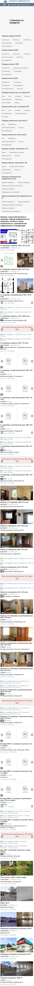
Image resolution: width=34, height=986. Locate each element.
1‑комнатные (5, 39)
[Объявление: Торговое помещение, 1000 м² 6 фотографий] (16, 976)
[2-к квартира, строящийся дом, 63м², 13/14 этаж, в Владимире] (8, 293)
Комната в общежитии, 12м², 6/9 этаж (14, 567)
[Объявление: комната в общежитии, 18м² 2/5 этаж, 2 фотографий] (16, 547)
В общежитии (5, 68)
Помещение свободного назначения (12, 185)
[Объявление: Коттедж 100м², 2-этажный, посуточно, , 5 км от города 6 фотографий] (8, 742)
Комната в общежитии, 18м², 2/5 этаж (14, 549)
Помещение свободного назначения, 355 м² (16, 928)
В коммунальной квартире (20, 68)
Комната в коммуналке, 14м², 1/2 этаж (14, 592)
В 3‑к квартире (17, 71)
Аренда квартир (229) (10, 50)
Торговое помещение (24, 182)
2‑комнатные (16, 39)
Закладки (13, 4)
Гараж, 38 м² (4, 903)
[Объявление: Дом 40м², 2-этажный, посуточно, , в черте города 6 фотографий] (17, 843)
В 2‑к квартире (6, 71)
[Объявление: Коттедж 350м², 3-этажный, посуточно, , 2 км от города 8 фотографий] (8, 769)
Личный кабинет (25, 4)
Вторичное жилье (7, 43)
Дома (3, 96)
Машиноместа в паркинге (17, 152)
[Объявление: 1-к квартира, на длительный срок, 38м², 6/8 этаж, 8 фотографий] (8, 423)
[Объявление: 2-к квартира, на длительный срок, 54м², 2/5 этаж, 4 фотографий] (8, 396)
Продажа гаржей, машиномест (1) (15, 149)
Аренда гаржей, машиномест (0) (14, 163)
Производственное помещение (11, 192)
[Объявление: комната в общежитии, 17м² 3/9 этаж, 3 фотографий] (16, 524)
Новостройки (19, 43)
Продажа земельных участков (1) (14, 120)
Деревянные (18, 99)
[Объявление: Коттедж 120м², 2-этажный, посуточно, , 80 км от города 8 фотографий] (17, 813)
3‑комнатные (27, 39)
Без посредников (6, 46)
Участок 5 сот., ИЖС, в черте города (13, 877)
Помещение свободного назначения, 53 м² (15, 954)
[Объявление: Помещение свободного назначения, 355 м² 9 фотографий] (16, 926)
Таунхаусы (27, 96)
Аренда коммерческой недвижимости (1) (17, 197)
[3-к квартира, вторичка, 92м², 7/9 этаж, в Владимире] (17, 336)
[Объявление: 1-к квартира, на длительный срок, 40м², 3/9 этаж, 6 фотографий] (8, 368)
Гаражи (4, 152)
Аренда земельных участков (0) (14, 135)
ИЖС (3, 124)
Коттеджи (17, 96)
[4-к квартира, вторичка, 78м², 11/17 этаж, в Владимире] (8, 244)
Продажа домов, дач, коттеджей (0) (16, 92)
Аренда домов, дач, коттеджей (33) (15, 106)
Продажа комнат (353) (10, 64)
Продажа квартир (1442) (11, 36)
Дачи (10, 96)
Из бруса (16, 102)
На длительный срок (7, 57)
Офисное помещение (8, 182)
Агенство (21, 127)
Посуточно (20, 57)
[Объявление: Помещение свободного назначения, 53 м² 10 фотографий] (16, 952)
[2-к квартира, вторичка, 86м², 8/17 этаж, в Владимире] (8, 267)
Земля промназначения (8, 127)
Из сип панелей (6, 102)
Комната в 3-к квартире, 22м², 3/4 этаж (14, 502)
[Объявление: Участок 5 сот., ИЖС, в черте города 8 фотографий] (16, 875)
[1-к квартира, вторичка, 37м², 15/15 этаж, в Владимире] (17, 309)
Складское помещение (8, 189)
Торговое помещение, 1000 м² (11, 978)
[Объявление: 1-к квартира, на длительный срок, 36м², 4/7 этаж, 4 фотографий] (17, 439)
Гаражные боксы (6, 155)
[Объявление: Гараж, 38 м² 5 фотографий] (16, 901)
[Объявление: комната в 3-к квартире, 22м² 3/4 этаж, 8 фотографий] (16, 500)
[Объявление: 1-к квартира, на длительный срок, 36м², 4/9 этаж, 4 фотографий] (17, 468)
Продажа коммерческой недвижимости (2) (11, 178)
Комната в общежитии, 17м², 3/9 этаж (14, 526)
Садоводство (12, 124)
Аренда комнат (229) (10, 78)
